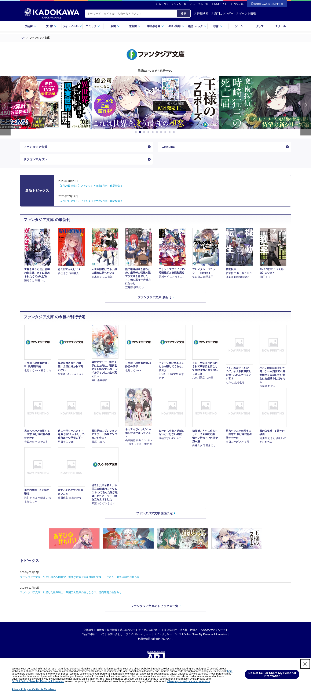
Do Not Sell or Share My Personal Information (201, 634)
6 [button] (157, 132)
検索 (184, 13)
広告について (127, 629)
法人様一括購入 (189, 629)
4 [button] (149, 132)
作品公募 (238, 4)
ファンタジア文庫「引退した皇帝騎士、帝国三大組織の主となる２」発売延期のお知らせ (71, 592)
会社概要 (88, 629)
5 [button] (153, 132)
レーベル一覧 (200, 4)
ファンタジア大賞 (35, 146)
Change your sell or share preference (188, 681)
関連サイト (220, 4)
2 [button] (140, 132)
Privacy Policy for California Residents (34, 689)
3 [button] (145, 132)
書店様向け (170, 629)
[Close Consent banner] (305, 664)
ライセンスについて (149, 629)
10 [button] (174, 132)
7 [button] (162, 132)
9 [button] (170, 132)
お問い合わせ (115, 634)
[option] (155, 102)
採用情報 (112, 629)
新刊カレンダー (224, 13)
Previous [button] (5, 105)
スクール (280, 26)
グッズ (260, 26)
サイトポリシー (163, 634)
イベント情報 (247, 13)
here (230, 671)
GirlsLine (168, 146)
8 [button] (166, 132)
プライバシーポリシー (138, 634)
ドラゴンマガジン (35, 159)
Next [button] (305, 105)
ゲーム (239, 26)
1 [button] (136, 132)
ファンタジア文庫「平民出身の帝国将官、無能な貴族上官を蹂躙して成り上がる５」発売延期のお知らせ (79, 577)
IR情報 (100, 629)
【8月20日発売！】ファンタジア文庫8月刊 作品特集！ (90, 185)
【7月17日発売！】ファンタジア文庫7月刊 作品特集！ (90, 201)
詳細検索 (202, 13)
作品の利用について (93, 634)
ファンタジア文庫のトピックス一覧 (154, 606)
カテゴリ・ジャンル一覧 (172, 4)
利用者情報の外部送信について (155, 638)
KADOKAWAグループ (213, 629)
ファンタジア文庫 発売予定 (154, 513)
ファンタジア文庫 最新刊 (154, 297)
